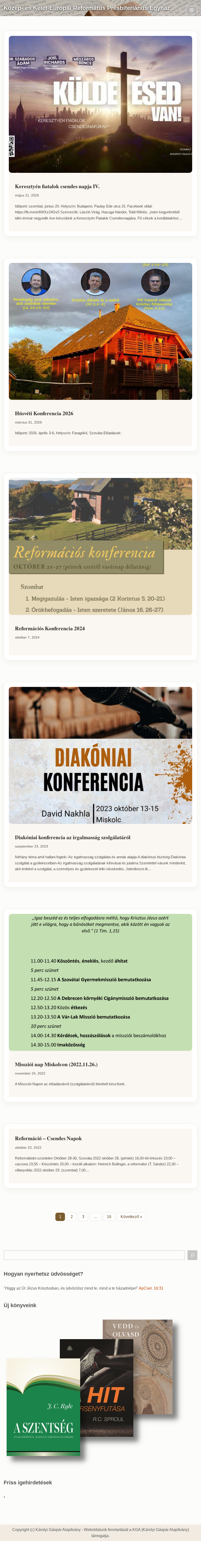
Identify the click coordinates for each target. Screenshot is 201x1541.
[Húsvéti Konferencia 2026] (100, 331)
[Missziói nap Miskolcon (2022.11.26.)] (100, 982)
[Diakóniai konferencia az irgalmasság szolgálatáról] (100, 755)
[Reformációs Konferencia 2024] (100, 546)
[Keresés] (192, 1255)
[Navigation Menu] (191, 10)
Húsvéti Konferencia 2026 (44, 413)
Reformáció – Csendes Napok (48, 1138)
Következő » (131, 1217)
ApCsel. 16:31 (151, 1288)
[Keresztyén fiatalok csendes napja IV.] (100, 104)
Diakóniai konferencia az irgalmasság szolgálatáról (72, 837)
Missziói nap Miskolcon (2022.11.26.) (56, 1064)
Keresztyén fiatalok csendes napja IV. (57, 186)
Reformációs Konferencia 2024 (50, 628)
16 (109, 1217)
